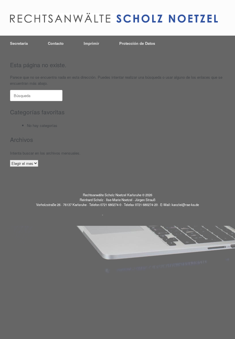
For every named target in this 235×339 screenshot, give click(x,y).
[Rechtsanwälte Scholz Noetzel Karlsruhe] (114, 18)
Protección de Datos (137, 43)
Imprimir (91, 43)
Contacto (56, 43)
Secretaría (19, 43)
